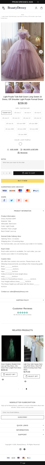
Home (22, 14)
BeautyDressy (17, 8)
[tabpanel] (11, 360)
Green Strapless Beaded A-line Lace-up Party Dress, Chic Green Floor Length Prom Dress (11, 366)
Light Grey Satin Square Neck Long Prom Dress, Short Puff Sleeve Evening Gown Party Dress (33, 366)
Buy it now (22, 181)
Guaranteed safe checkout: (12, 187)
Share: (3, 197)
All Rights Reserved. (33, 444)
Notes (3, 159)
